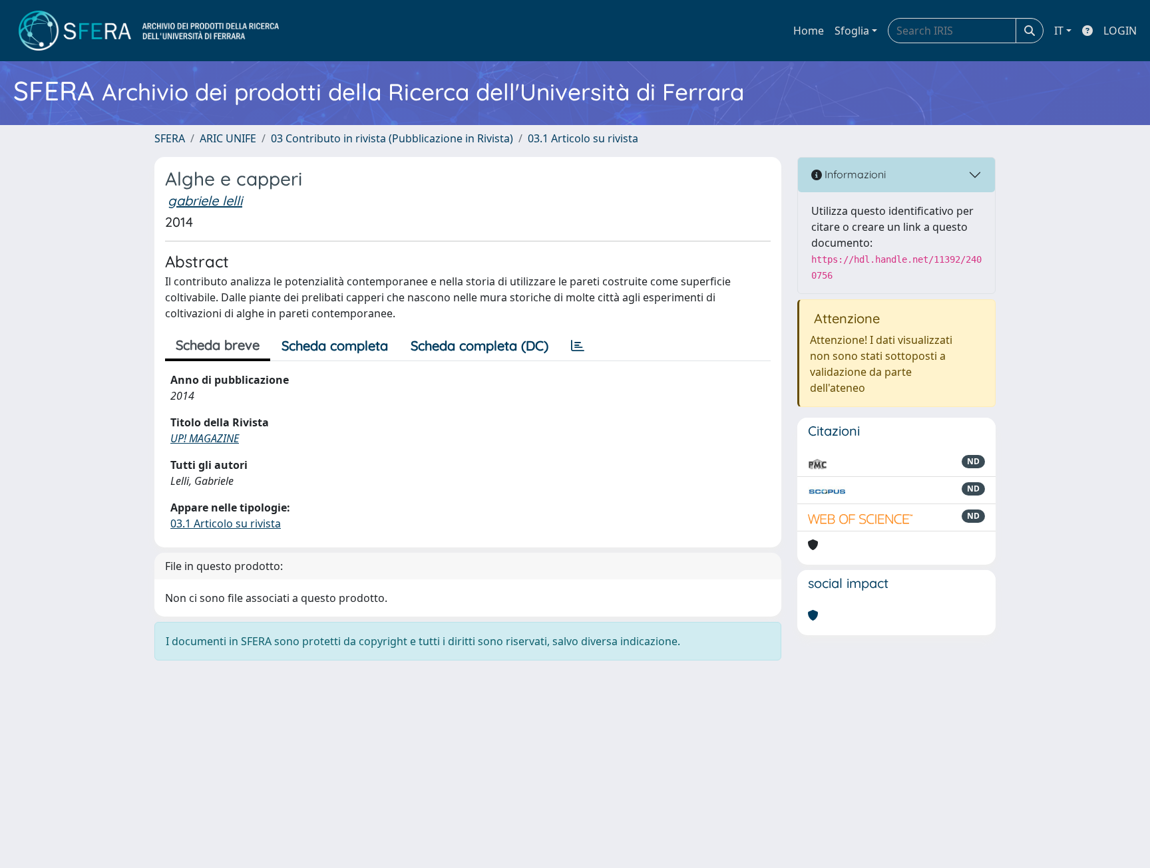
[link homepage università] (148, 30)
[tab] (578, 346)
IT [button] (1058, 30)
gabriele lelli (205, 200)
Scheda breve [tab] (218, 345)
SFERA (169, 138)
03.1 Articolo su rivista (583, 138)
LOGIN (1120, 30)
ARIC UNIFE (228, 138)
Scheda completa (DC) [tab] (479, 345)
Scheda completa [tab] (335, 345)
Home (808, 30)
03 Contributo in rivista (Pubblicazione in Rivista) (392, 138)
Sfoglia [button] (852, 30)
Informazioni (854, 174)
